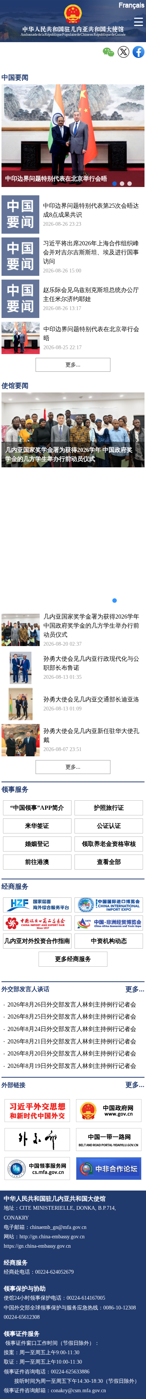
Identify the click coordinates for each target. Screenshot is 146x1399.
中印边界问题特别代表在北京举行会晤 (91, 333)
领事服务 (14, 789)
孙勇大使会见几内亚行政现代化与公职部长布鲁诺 (91, 663)
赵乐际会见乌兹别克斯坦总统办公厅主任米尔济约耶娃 (91, 294)
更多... (73, 365)
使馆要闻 (14, 385)
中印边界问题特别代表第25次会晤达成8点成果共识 (91, 210)
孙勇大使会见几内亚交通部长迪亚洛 (91, 699)
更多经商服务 (73, 959)
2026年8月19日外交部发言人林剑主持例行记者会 (71, 1066)
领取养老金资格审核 (109, 844)
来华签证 (37, 826)
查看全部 (109, 862)
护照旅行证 (109, 807)
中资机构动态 (109, 941)
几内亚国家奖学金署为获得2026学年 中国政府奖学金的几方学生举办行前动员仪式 (91, 625)
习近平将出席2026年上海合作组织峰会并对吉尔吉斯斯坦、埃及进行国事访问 (91, 252)
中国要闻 (14, 77)
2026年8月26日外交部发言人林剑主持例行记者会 (71, 1004)
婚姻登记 (37, 844)
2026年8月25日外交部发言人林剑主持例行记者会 (71, 1016)
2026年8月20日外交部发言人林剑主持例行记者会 (71, 1053)
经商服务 (14, 886)
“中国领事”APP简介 (37, 807)
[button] (114, 183)
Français (132, 5)
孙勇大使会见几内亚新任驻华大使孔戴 (91, 735)
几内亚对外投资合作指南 (37, 941)
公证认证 (109, 826)
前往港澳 (37, 862)
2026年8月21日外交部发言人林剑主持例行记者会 (71, 1041)
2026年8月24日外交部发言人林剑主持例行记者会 (71, 1029)
